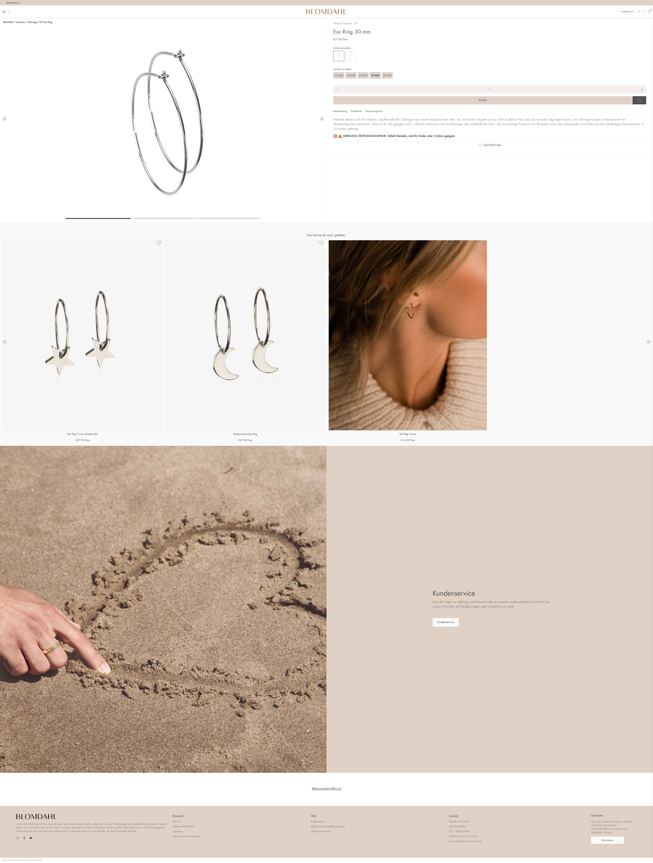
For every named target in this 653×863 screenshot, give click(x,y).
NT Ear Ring (46, 22)
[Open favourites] (644, 11)
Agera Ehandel (17, 860)
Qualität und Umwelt (459, 821)
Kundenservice (627, 12)
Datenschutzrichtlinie (321, 831)
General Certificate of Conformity (465, 841)
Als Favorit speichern (645, 100)
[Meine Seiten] (638, 11)
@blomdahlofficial (326, 789)
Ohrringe (32, 22)
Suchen (10, 11)
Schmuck (20, 22)
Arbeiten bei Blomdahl (184, 826)
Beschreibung (340, 111)
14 (351, 75)
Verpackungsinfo (374, 111)
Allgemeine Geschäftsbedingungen (328, 826)
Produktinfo (356, 111)
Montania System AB (34, 860)
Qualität (453, 816)
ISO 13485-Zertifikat (459, 831)
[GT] (350, 56)
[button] (322, 119)
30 (375, 75)
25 (363, 75)
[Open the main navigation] (3, 11)
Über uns (177, 821)
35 (387, 75)
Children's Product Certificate (463, 836)
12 (338, 75)
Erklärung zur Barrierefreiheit (186, 836)
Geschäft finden (492, 145)
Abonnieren (607, 840)
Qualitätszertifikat (457, 826)
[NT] (338, 56)
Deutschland (12, 3)
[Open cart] (649, 11)
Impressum (178, 831)
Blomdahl (8, 22)
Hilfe (313, 816)
